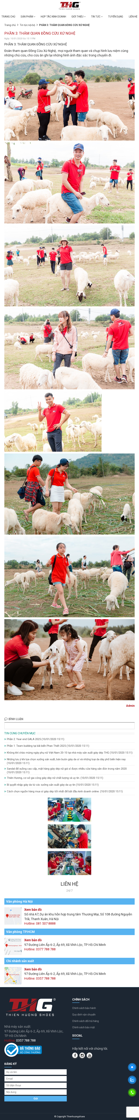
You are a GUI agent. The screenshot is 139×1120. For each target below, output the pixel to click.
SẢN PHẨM (27, 16)
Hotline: (20, 1040)
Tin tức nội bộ (27, 25)
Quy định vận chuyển (84, 1014)
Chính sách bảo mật (83, 1027)
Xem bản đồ (33, 909)
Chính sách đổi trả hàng (85, 1021)
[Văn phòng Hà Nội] (13, 916)
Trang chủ (10, 25)
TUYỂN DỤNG (115, 16)
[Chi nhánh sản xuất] (13, 975)
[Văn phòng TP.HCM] (13, 946)
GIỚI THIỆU (77, 16)
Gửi (35, 1098)
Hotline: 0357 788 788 (40, 978)
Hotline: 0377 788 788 (40, 949)
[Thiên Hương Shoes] (69, 5)
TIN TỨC (96, 16)
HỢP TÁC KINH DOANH (53, 16)
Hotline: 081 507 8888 (40, 923)
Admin (130, 705)
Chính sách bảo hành (84, 1008)
